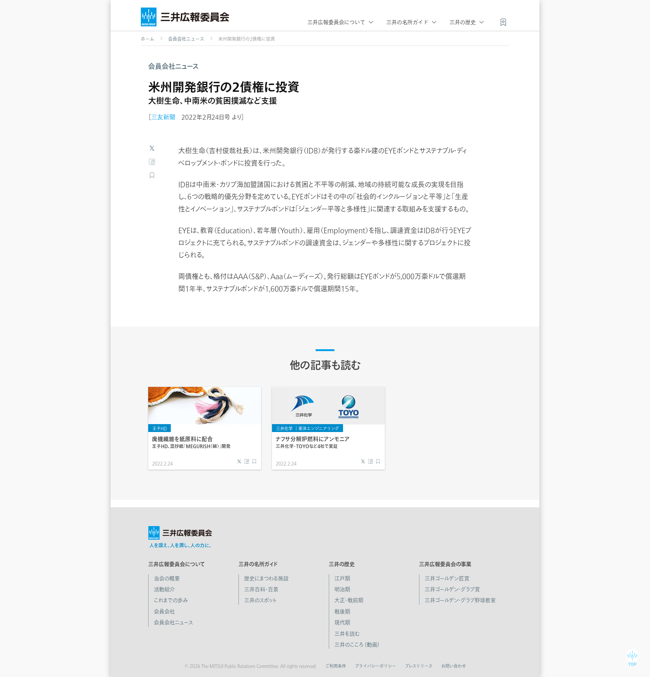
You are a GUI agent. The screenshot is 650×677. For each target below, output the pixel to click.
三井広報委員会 (185, 19)
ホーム (147, 39)
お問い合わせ (453, 666)
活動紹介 (164, 589)
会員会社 (164, 611)
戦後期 (342, 611)
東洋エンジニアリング (318, 428)
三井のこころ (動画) (356, 644)
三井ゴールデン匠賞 (447, 578)
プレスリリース (419, 666)
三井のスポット (260, 600)
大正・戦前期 (348, 600)
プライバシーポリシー (375, 666)
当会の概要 (167, 578)
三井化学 (284, 428)
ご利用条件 (335, 666)
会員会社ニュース (186, 39)
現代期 (342, 622)
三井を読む (347, 633)
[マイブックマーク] (503, 21)
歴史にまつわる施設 (266, 578)
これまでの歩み (171, 600)
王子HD (159, 428)
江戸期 (342, 578)
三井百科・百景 (261, 589)
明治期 (342, 589)
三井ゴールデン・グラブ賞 (452, 589)
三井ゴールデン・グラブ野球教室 (460, 600)
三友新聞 (163, 117)
